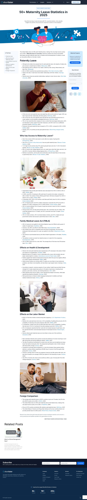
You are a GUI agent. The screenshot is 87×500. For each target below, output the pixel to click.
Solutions (49, 2)
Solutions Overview (80, 473)
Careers (44, 478)
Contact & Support (46, 477)
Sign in (67, 2)
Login (44, 473)
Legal (44, 480)
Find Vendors (33, 2)
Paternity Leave (9, 56)
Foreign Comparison (10, 70)
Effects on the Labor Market (10, 68)
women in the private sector (35, 142)
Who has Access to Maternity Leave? (10, 58)
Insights (42, 2)
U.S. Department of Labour (58, 317)
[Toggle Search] (63, 2)
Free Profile (56, 477)
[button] (70, 94)
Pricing (55, 475)
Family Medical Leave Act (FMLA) (11, 61)
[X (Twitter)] (80, 497)
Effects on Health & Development (10, 65)
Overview (56, 473)
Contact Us (78, 477)
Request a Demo (76, 2)
